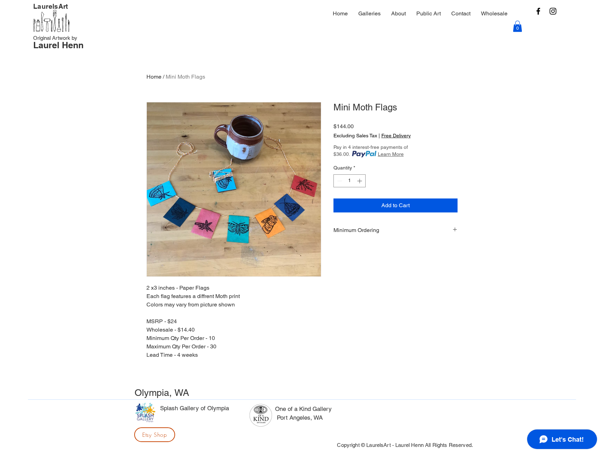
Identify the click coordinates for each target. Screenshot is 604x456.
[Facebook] (538, 11)
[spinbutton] (349, 181)
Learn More (391, 154)
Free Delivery (396, 135)
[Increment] (360, 181)
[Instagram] (553, 11)
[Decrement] (339, 181)
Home (153, 76)
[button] (517, 26)
